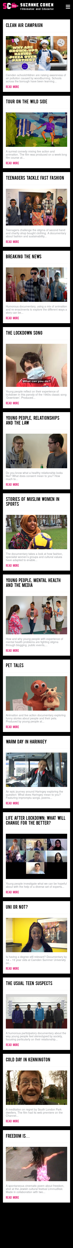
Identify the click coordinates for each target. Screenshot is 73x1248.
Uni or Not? (17, 907)
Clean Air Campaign (24, 26)
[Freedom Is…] (36, 1164)
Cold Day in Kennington (28, 1060)
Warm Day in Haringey (26, 742)
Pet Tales (15, 666)
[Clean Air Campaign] (36, 53)
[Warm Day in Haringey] (36, 770)
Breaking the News (23, 257)
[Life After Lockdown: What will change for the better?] (36, 856)
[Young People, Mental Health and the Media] (36, 615)
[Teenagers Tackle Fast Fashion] (36, 207)
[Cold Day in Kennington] (36, 1087)
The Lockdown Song (24, 333)
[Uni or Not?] (36, 935)
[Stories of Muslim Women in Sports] (36, 532)
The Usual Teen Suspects (29, 984)
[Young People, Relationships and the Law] (36, 451)
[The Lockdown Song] (36, 365)
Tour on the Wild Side (26, 102)
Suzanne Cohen (10, 6)
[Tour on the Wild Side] (36, 129)
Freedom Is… (18, 1136)
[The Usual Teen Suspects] (36, 1011)
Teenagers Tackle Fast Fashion (35, 178)
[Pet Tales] (36, 693)
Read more (12, 87)
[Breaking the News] (36, 284)
